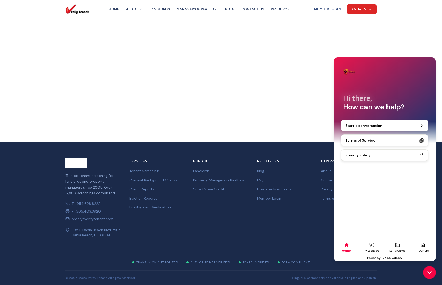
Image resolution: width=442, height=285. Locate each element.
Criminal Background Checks (153, 180)
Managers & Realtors (197, 9)
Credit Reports (141, 189)
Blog (230, 9)
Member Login (327, 9)
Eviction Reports (143, 198)
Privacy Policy (332, 189)
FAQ (260, 180)
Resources (281, 9)
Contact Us (252, 9)
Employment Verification (150, 207)
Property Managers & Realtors (218, 180)
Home (113, 9)
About (132, 9)
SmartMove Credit (208, 189)
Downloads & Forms (274, 189)
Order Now (361, 9)
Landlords (159, 9)
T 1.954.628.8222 (86, 203)
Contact (328, 180)
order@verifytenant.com (92, 219)
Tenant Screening (144, 171)
